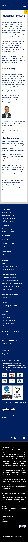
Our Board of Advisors (9, 320)
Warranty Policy (6, 477)
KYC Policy (14, 449)
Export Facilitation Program (10, 286)
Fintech (14, 97)
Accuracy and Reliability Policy (10, 472)
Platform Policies (7, 264)
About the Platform (8, 215)
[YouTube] (24, 438)
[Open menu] (25, 5)
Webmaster (12, 511)
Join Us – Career (7, 326)
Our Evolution (6, 317)
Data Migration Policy (18, 458)
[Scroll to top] (24, 537)
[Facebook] (15, 438)
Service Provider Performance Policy (16, 479)
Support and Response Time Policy (15, 470)
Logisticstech (6, 97)
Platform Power (7, 212)
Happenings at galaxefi (9, 306)
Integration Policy (6, 454)
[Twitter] (19, 438)
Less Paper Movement (9, 278)
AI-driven (14, 95)
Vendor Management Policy (16, 499)
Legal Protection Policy (14, 484)
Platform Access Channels (10, 247)
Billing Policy (21, 449)
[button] (26, 12)
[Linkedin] (11, 438)
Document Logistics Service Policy (11, 501)
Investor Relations (7, 335)
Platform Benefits (7, 221)
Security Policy (6, 461)
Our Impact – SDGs (8, 269)
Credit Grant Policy (8, 468)
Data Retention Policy (8, 456)
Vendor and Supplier (8, 231)
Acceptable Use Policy (18, 452)
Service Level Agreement (19, 454)
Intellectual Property (8, 323)
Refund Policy (21, 474)
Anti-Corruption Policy (8, 497)
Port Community (7, 229)
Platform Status (7, 297)
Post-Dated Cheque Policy (19, 465)
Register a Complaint (8, 519)
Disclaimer (4, 508)
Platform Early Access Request (12, 283)
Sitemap (13, 508)
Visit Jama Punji (22, 527)
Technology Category (9, 102)
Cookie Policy (11, 474)
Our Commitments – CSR (10, 266)
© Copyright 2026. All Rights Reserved (12, 536)
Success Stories (7, 343)
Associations (6, 239)
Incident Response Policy (18, 463)
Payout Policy (6, 452)
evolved (4, 132)
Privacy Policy (6, 449)
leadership (18, 125)
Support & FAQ (6, 354)
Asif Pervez (5, 121)
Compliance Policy (6, 465)
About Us (5, 314)
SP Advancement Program (10, 280)
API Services (6, 255)
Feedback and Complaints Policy (11, 481)
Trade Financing (7, 289)
